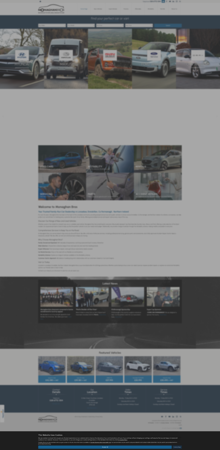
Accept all (105, 447)
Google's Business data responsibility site (100, 442)
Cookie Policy (123, 440)
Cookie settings (177, 447)
